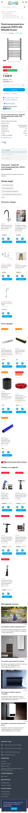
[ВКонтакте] (4, 108)
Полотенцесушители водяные (9, 15)
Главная (3, 11)
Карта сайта (4, 776)
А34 (22, 17)
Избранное (6, 93)
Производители (5, 782)
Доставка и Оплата (6, 763)
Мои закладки (4, 796)
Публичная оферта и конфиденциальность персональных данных (12, 769)
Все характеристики (6, 137)
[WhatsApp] (8, 108)
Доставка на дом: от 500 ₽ (11, 97)
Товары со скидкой (6, 785)
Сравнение (14, 93)
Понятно (14, 808)
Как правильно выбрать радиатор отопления (11, 693)
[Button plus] (8, 239)
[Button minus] (3, 239)
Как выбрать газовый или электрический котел (13, 724)
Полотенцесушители (7, 13)
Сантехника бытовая (11, 11)
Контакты (3, 761)
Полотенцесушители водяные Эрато (11, 17)
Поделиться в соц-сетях (10, 106)
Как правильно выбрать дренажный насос (13, 627)
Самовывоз (8, 99)
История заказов (5, 794)
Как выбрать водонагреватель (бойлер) (12, 661)
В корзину (14, 90)
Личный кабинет (5, 791)
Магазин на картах (10, 103)
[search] (24, 7)
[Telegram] (10, 108)
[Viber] (6, 108)
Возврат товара (5, 766)
